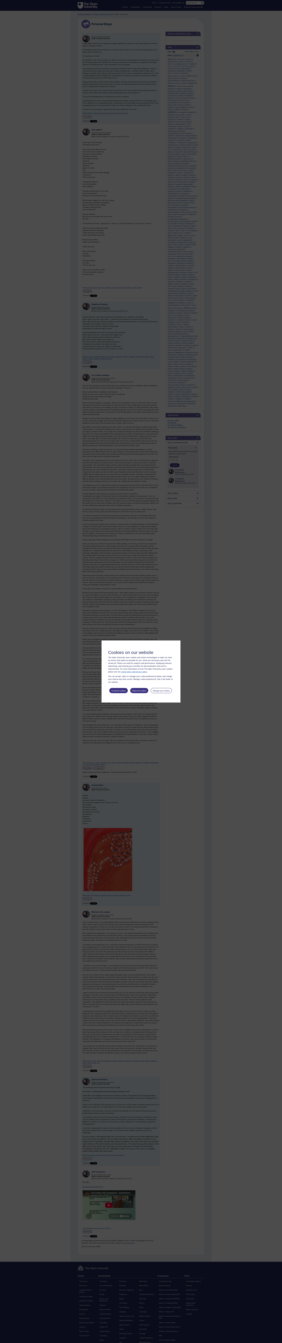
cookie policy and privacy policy (134, 672)
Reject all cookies (139, 691)
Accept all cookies (118, 691)
